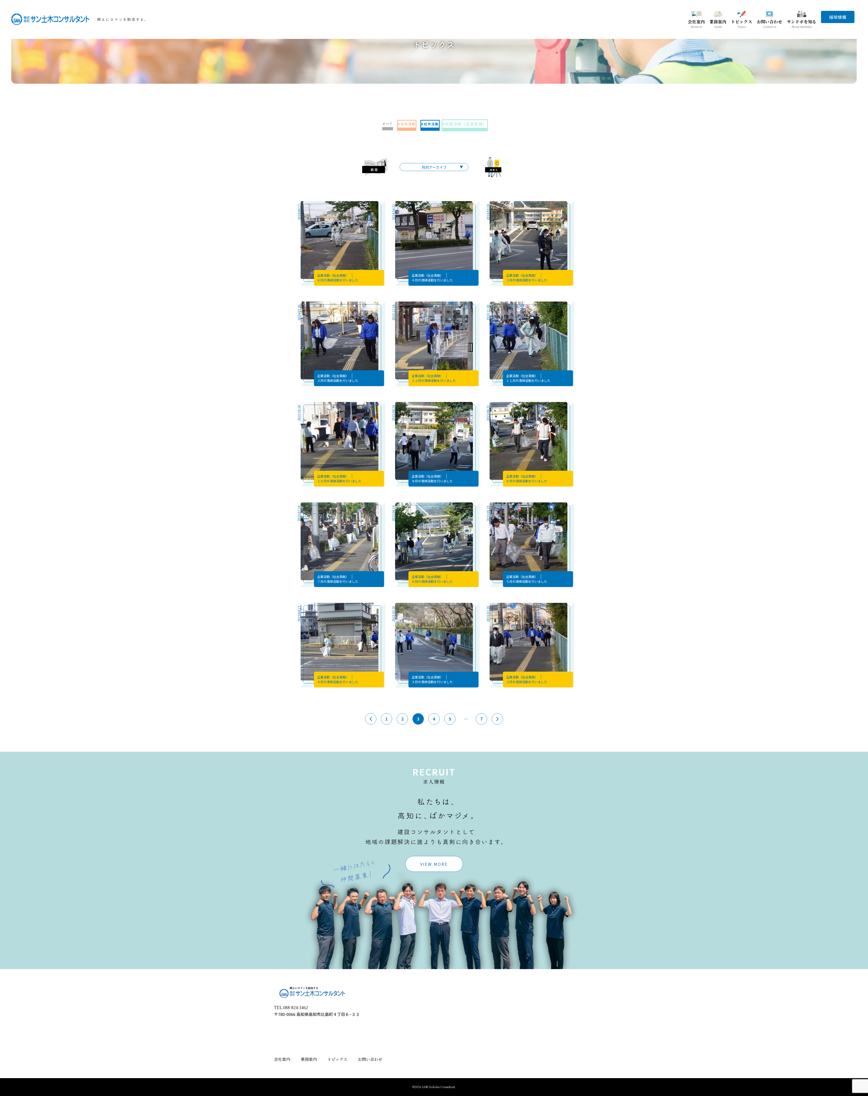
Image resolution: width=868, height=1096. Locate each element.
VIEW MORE (434, 864)
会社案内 (282, 1059)
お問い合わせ (370, 1059)
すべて (387, 123)
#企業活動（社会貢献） (464, 123)
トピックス (337, 1059)
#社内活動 (407, 124)
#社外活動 (430, 124)
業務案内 (309, 1059)
